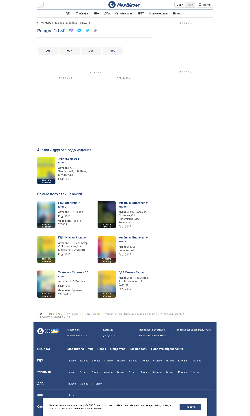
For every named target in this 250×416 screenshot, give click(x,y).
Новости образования (167, 349)
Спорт (101, 349)
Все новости (138, 349)
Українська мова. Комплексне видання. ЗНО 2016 (131, 314)
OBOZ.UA (43, 349)
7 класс (145, 360)
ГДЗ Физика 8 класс (72, 237)
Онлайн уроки (124, 13)
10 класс (182, 360)
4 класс (108, 360)
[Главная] (42, 314)
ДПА (107, 13)
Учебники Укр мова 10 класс (73, 274)
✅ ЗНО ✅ (54, 314)
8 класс (157, 360)
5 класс (120, 360)
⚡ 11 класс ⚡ (73, 314)
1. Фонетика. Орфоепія (51, 317)
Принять (190, 407)
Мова (179, 5)
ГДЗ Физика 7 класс (132, 272)
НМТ (141, 13)
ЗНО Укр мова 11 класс (69, 160)
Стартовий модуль (172, 314)
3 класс (96, 360)
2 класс (84, 360)
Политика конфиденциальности (193, 329)
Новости (178, 13)
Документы (109, 335)
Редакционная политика (152, 335)
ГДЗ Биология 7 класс (69, 204)
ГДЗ (68, 13)
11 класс (196, 360)
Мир (91, 349)
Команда (108, 329)
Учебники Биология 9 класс (133, 204)
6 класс (133, 360)
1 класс (71, 360)
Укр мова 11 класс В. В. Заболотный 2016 (65, 22)
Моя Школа (75, 349)
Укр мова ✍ (93, 314)
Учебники (82, 13)
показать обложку (46, 181)
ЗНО (96, 13)
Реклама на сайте (77, 335)
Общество (118, 349)
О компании (73, 329)
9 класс (169, 360)
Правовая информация (152, 329)
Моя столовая (158, 13)
